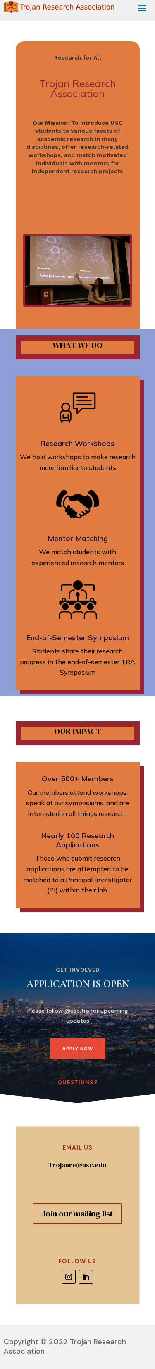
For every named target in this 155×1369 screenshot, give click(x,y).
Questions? (78, 1082)
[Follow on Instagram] (69, 1277)
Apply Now (77, 1049)
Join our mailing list (77, 1213)
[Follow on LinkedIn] (86, 1277)
